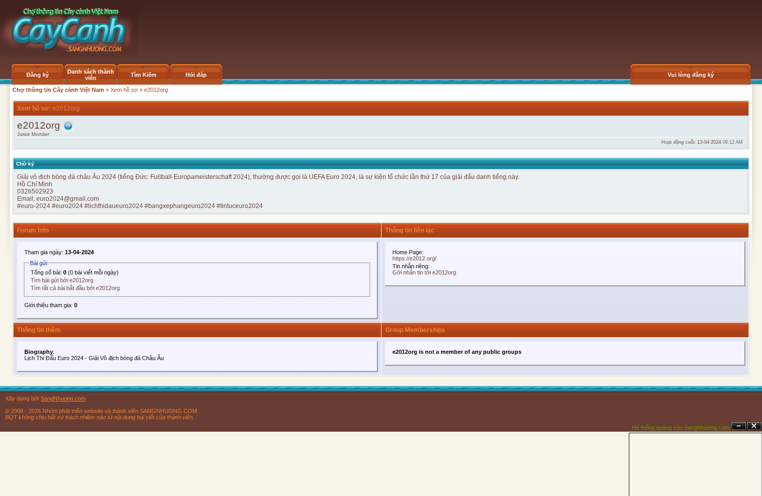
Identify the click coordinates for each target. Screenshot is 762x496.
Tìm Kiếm (144, 75)
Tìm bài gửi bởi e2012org (62, 280)
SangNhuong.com (63, 398)
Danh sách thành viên (90, 74)
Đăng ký (37, 75)
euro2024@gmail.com (67, 198)
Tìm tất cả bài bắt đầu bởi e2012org (75, 288)
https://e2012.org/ (414, 258)
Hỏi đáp (196, 75)
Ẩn (738, 426)
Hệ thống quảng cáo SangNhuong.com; (681, 427)
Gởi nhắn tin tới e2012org (424, 272)
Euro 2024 (341, 177)
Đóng (754, 426)
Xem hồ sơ (124, 90)
